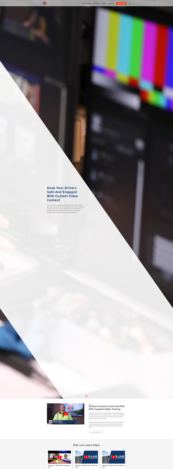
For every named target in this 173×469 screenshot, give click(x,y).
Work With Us (96, 3)
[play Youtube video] (65, 413)
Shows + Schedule (86, 3)
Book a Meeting (121, 3)
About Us (104, 3)
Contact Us (111, 3)
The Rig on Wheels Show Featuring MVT (59, 466)
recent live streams (96, 432)
